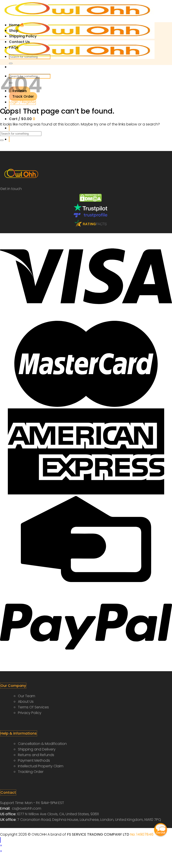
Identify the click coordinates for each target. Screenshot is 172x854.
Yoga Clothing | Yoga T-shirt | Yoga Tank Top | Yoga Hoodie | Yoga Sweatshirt (101, 825)
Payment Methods (34, 760)
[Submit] (11, 63)
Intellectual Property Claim (40, 766)
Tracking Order (30, 771)
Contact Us (19, 41)
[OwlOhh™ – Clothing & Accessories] (77, 37)
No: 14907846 (141, 834)
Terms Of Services (33, 707)
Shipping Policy (23, 36)
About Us (26, 701)
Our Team (26, 696)
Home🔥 (16, 25)
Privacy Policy (29, 712)
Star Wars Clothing (16, 825)
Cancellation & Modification (42, 743)
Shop (13, 30)
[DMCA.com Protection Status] (90, 200)
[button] (160, 829)
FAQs (13, 47)
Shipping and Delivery (37, 749)
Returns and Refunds (36, 754)
